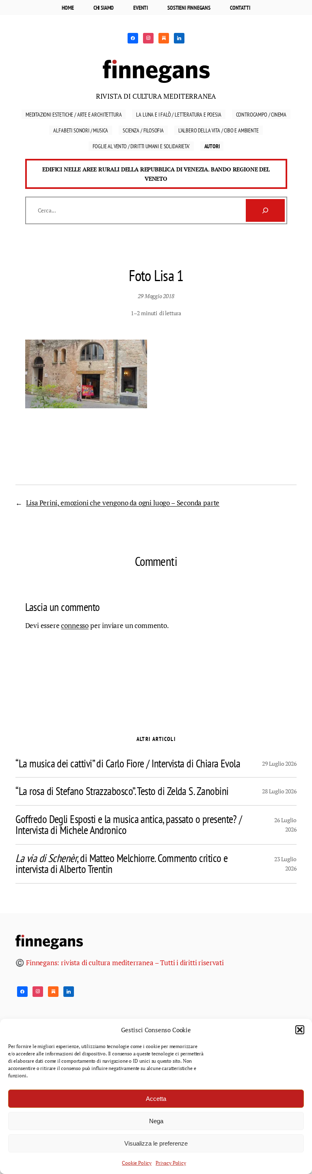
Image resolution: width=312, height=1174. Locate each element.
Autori (212, 146)
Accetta (156, 1098)
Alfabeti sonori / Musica (80, 130)
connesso (75, 625)
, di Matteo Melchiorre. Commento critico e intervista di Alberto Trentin (121, 864)
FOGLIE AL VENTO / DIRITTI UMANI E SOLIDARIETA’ (141, 146)
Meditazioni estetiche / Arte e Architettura (74, 114)
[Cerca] (265, 210)
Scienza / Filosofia (143, 130)
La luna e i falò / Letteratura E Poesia (178, 114)
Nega (156, 1121)
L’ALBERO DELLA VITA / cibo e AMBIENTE (218, 130)
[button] (300, 1030)
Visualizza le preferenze (156, 1143)
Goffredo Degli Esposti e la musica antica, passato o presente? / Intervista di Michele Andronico (128, 825)
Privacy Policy (171, 1163)
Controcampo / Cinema (261, 114)
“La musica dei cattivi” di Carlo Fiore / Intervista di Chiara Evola (127, 763)
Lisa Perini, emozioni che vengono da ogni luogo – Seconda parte (122, 502)
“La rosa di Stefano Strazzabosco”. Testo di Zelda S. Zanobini (121, 791)
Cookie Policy (137, 1163)
